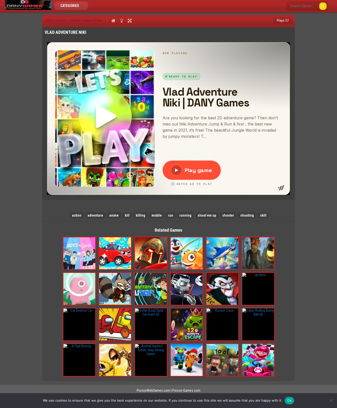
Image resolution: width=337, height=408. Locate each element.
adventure (95, 215)
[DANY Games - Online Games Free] (28, 9)
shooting (247, 215)
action (76, 215)
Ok (289, 400)
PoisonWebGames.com (153, 390)
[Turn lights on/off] (121, 20)
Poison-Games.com (186, 390)
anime (114, 215)
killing (140, 215)
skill (263, 215)
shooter (228, 215)
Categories (70, 6)
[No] (330, 400)
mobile (156, 215)
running (185, 215)
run (170, 215)
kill (127, 215)
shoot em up (207, 215)
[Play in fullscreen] (130, 20)
